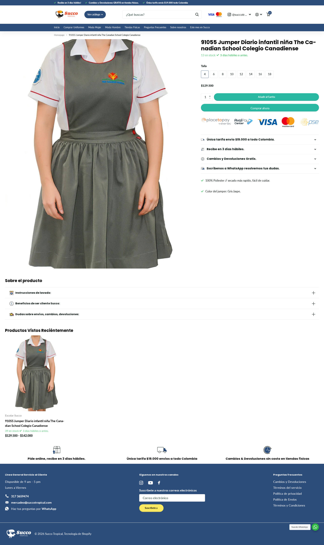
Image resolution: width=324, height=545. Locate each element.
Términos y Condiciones (289, 505)
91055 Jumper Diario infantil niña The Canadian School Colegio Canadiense (34, 423)
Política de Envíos (285, 499)
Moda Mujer (94, 27)
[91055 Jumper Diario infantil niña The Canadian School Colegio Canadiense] (35, 373)
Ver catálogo (94, 14)
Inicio (57, 27)
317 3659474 (20, 496)
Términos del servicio (287, 487)
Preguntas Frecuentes (155, 27)
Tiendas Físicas (132, 27)
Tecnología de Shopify (77, 534)
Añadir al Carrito (266, 96)
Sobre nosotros (178, 27)
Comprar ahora (260, 108)
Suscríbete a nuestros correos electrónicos (168, 490)
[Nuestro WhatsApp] (315, 527)
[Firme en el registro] (258, 14)
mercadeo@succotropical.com (31, 502)
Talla (204, 66)
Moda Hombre (112, 27)
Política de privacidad (287, 493)
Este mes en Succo (200, 27)
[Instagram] (141, 483)
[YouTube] (150, 483)
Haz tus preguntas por (33, 509)
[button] (210, 94)
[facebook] (159, 483)
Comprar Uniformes (74, 27)
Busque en (197, 14)
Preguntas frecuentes (287, 474)
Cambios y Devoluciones (289, 482)
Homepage (59, 35)
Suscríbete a (151, 507)
